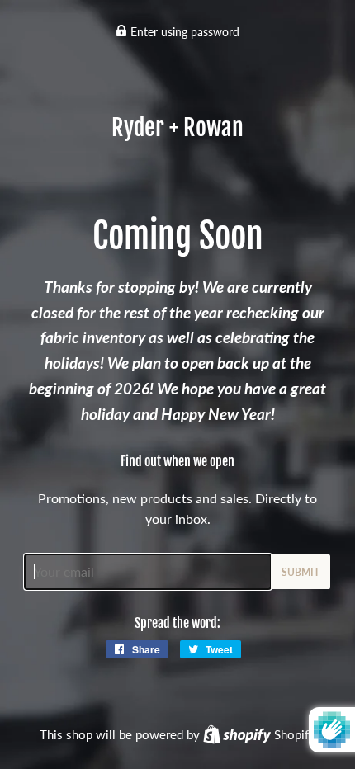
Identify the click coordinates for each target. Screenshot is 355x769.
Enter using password (183, 32)
